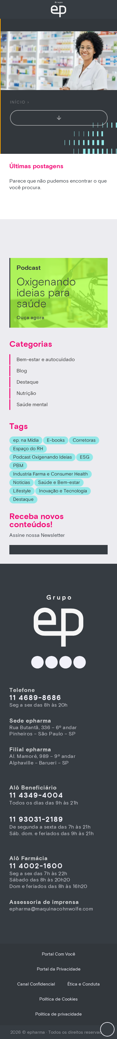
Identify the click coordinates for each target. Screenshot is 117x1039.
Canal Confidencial (36, 984)
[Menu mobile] (107, 1029)
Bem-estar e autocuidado (46, 359)
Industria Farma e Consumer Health (50, 474)
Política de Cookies (58, 999)
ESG (84, 457)
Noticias (21, 483)
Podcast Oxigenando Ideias (42, 457)
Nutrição (26, 393)
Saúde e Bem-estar (59, 483)
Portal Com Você (58, 954)
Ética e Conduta (83, 984)
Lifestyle (22, 491)
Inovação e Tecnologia (63, 491)
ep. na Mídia (26, 440)
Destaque (27, 382)
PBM (18, 466)
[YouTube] (79, 662)
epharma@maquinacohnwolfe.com (51, 909)
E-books (56, 440)
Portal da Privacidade (58, 969)
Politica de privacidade (58, 1014)
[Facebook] (51, 662)
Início (18, 102)
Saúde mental (32, 404)
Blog (22, 371)
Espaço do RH (28, 449)
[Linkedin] (37, 662)
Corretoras (84, 440)
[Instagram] (65, 662)
